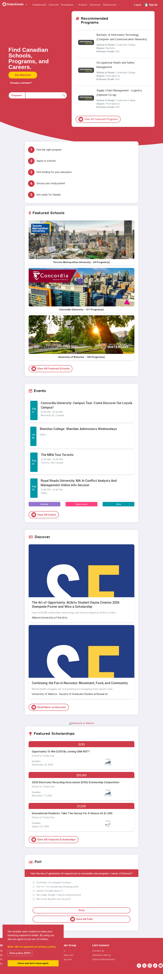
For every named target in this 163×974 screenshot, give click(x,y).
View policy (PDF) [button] (20, 953)
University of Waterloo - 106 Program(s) (81, 357)
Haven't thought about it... (50, 890)
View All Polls (82, 919)
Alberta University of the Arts (49, 617)
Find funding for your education (51, 172)
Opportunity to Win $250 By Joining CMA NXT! (60, 751)
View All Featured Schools (51, 368)
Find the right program (45, 150)
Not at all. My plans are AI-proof (54, 899)
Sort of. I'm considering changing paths (58, 886)
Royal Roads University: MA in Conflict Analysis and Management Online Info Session (79, 483)
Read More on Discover (49, 707)
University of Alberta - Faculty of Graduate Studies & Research (70, 694)
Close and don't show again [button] (33, 963)
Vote (81, 910)
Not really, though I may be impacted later (59, 894)
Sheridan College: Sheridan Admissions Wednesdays (78, 429)
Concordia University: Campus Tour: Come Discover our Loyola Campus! (86, 405)
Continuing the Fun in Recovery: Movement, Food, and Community (80, 683)
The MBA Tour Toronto (57, 455)
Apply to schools (43, 161)
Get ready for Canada (45, 195)
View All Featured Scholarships (54, 839)
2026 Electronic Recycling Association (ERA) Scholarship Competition (75, 782)
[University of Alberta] (81, 723)
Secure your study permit (47, 183)
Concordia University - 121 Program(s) (81, 309)
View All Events (44, 514)
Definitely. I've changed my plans (54, 882)
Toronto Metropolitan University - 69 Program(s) (81, 262)
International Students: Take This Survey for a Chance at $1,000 (72, 813)
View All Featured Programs (98, 119)
